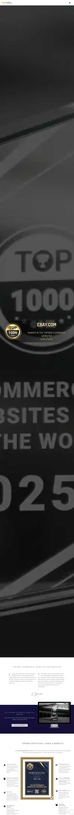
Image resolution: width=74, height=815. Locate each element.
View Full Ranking (19, 725)
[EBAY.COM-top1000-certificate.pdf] (51, 797)
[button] (70, 2)
